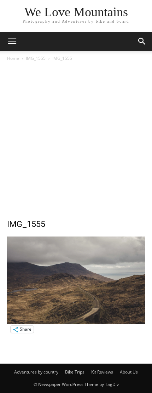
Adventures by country (36, 372)
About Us (129, 372)
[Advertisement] (76, 142)
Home (13, 58)
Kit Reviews (102, 372)
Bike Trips (74, 372)
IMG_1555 (36, 58)
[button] (12, 41)
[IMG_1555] (76, 322)
